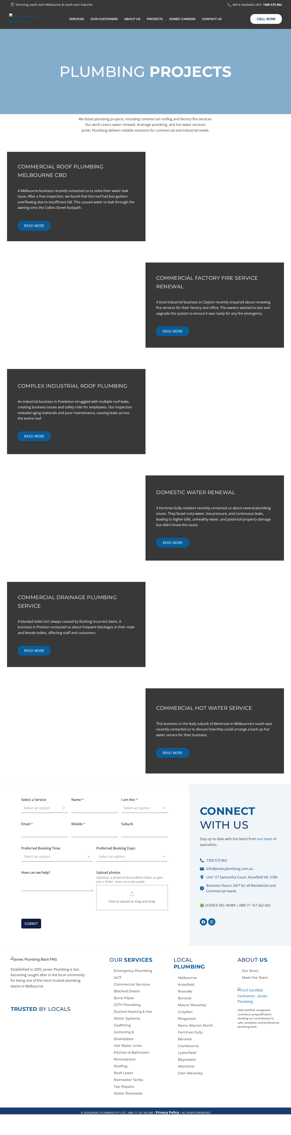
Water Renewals (128, 1093)
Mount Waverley (192, 1005)
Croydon (185, 1012)
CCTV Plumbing (127, 1005)
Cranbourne (188, 1046)
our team (264, 839)
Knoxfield (186, 985)
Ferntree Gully (190, 1032)
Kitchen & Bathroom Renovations (131, 1055)
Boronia (185, 998)
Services (76, 19)
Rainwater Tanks (128, 1080)
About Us (132, 19)
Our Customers (104, 19)
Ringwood (187, 1019)
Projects (155, 19)
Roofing (120, 1066)
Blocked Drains (127, 991)
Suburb (127, 824)
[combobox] (42, 808)
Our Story (250, 971)
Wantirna (186, 1066)
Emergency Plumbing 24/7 (133, 974)
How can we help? (35, 872)
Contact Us (212, 19)
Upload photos (108, 872)
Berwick (185, 1039)
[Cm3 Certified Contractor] (253, 995)
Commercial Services (132, 984)
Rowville (185, 991)
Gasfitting (122, 1025)
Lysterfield (187, 1053)
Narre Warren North (195, 1025)
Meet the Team (255, 978)
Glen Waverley (190, 1073)
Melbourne (187, 978)
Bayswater (187, 1060)
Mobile (78, 824)
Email (27, 824)
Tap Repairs (124, 1087)
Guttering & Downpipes (124, 1035)
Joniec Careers (182, 19)
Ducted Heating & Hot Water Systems (133, 1015)
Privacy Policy (167, 1112)
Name (77, 799)
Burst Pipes (124, 998)
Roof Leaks (123, 1073)
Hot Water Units (128, 1046)
